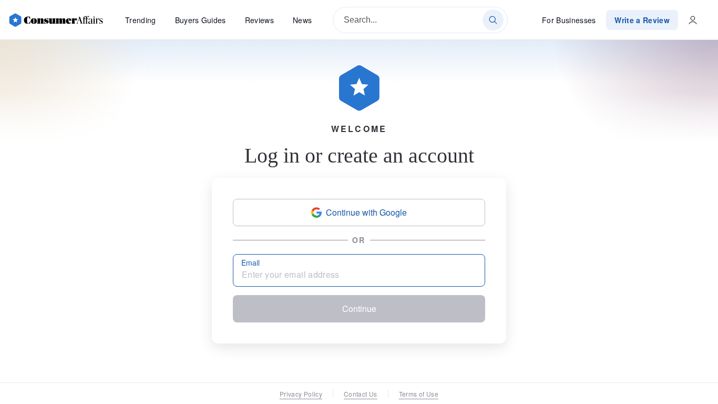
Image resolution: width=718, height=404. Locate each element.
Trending (140, 20)
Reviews (259, 20)
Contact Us (360, 393)
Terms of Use (418, 393)
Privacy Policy (301, 393)
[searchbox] (420, 20)
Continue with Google (366, 212)
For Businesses (569, 20)
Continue (359, 308)
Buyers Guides (200, 20)
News (302, 20)
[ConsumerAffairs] (55, 20)
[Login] (692, 20)
